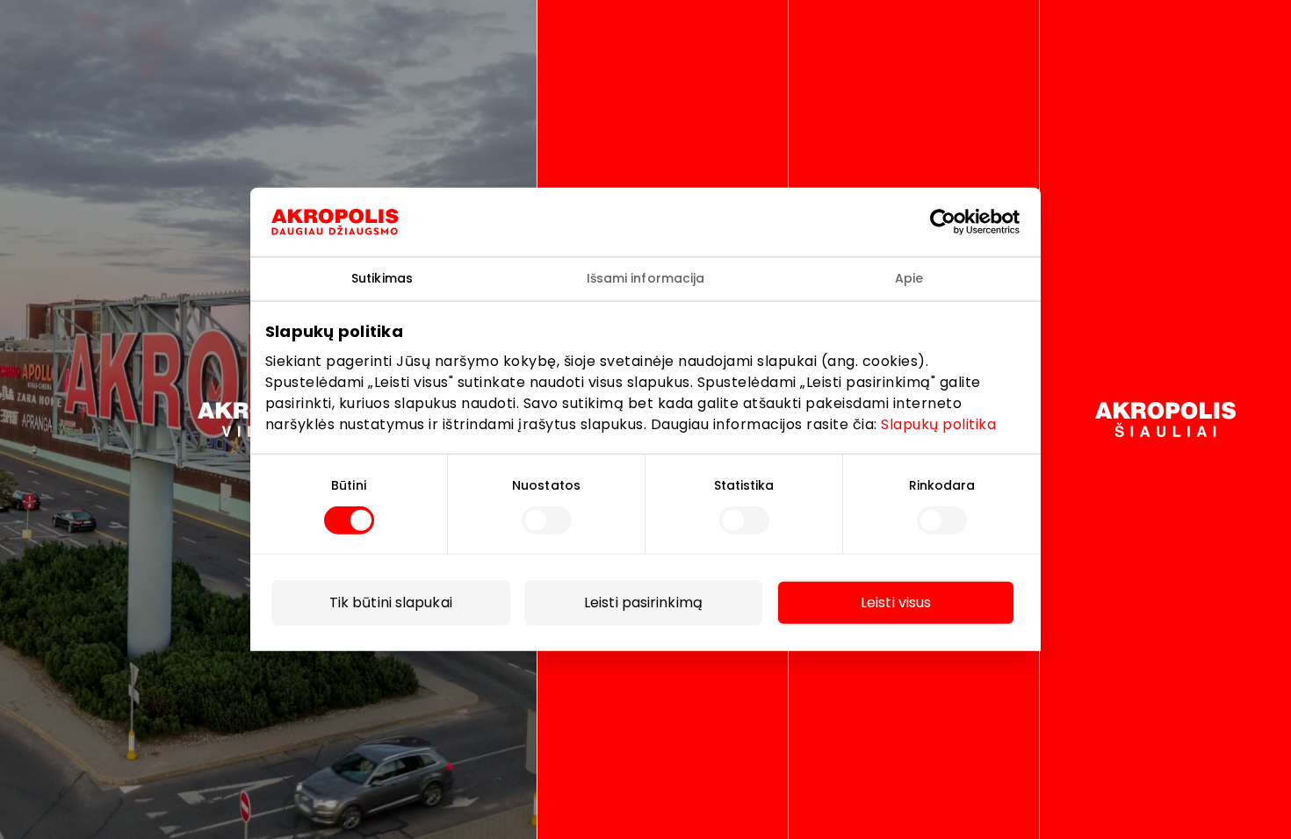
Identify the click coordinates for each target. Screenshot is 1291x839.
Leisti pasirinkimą (643, 602)
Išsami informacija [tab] (646, 278)
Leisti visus (896, 602)
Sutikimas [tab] (382, 278)
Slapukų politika (938, 423)
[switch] (547, 520)
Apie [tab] (909, 278)
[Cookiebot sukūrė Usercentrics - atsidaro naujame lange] (956, 222)
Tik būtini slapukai (390, 602)
